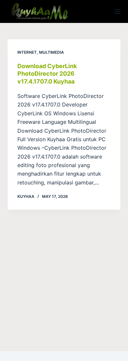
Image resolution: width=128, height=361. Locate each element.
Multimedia (51, 52)
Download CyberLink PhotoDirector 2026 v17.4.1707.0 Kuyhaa (47, 74)
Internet (27, 52)
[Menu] (117, 11)
